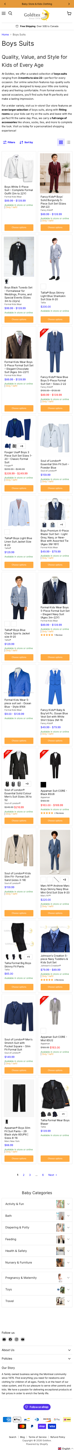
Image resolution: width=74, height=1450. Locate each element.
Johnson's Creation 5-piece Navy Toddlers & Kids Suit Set (54, 959)
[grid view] (61, 142)
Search (12, 1437)
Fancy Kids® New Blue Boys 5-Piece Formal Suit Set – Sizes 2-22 (54, 380)
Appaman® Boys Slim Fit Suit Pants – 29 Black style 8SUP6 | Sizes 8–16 (17, 1133)
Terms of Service (38, 1437)
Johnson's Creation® (51, 965)
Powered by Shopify (37, 1444)
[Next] (69, 4)
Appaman (45, 797)
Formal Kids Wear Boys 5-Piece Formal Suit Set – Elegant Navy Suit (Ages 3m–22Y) (55, 612)
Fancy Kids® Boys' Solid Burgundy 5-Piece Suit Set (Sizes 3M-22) (53, 201)
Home (5, 34)
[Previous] (5, 4)
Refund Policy (57, 1437)
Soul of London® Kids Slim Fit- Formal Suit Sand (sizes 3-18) (17, 877)
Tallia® (7, 548)
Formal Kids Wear (13, 196)
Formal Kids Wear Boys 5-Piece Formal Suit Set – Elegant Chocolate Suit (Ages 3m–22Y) (18, 367)
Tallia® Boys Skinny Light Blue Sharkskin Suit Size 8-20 (53, 296)
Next (51, 1175)
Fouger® (8, 465)
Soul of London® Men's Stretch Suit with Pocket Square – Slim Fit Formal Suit (18, 1044)
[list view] (68, 142)
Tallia (43, 302)
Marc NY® (46, 895)
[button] (66, 1448)
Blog (22, 1437)
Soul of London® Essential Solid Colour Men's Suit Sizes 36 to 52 (18, 795)
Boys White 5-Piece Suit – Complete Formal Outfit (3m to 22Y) (18, 190)
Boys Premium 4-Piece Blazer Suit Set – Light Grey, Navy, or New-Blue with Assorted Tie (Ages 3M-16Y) (55, 537)
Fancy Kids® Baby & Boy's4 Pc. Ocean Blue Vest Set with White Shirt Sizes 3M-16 (54, 715)
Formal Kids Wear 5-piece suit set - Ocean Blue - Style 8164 (17, 703)
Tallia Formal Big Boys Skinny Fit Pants (17, 964)
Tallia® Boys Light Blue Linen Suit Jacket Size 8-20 (18, 541)
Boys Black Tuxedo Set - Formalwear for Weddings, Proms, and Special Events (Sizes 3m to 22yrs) (18, 294)
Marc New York (12, 1141)
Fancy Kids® (47, 210)
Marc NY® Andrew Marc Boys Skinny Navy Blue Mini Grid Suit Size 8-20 (55, 889)
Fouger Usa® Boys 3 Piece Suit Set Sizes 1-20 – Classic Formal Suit (18, 457)
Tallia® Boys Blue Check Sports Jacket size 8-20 (17, 633)
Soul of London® (49, 470)
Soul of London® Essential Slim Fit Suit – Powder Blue (55, 464)
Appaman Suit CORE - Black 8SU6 (54, 792)
